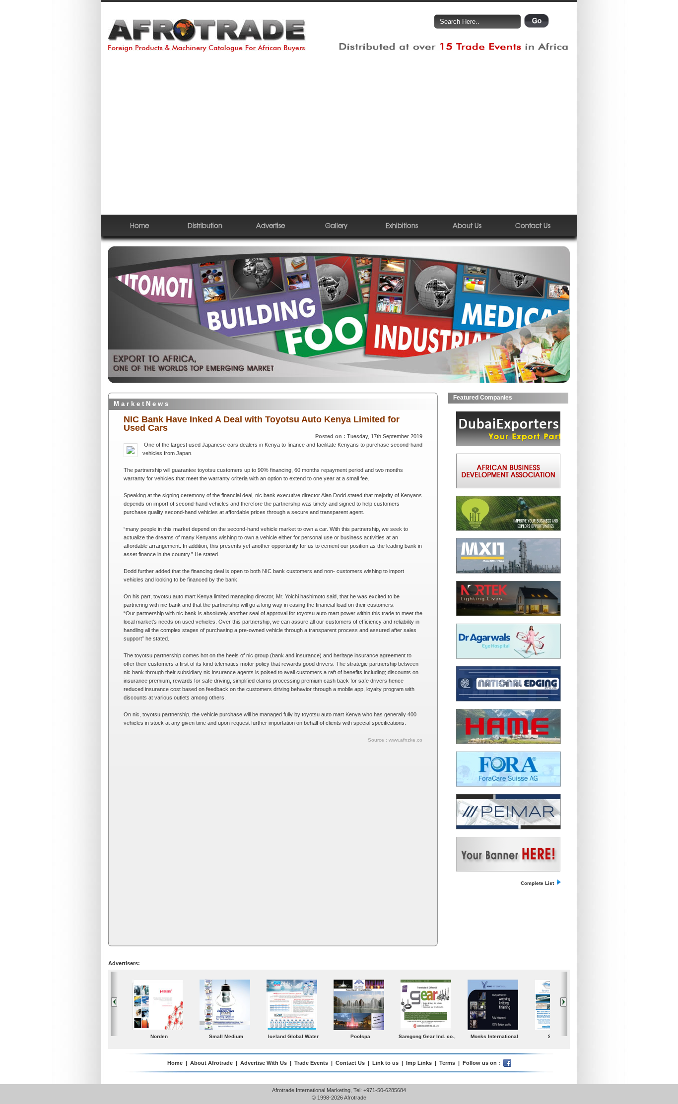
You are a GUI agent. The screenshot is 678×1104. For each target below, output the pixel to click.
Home (139, 225)
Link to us (385, 1063)
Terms (447, 1063)
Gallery (336, 225)
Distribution (205, 225)
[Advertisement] (339, 133)
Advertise (270, 225)
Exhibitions (402, 225)
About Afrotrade (211, 1063)
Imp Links (419, 1063)
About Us (467, 225)
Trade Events (311, 1063)
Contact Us (532, 225)
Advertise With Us (263, 1063)
